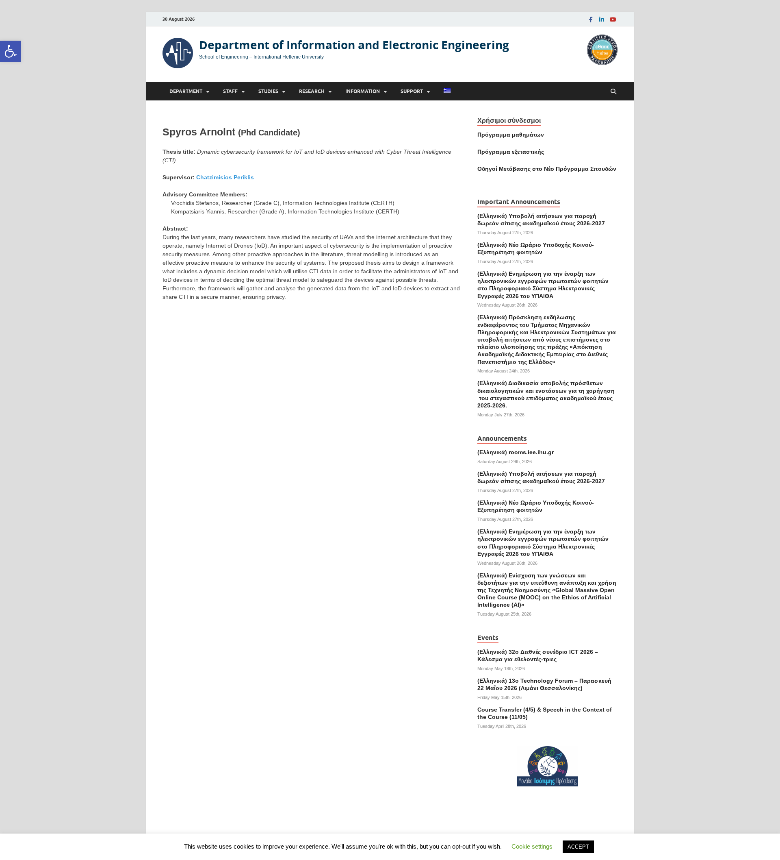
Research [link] (312, 91)
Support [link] (412, 91)
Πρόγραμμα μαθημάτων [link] (510, 134)
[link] (10, 51)
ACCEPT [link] (578, 847)
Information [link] (362, 91)
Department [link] (185, 91)
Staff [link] (230, 91)
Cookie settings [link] (531, 846)
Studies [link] (268, 91)
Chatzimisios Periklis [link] (225, 177)
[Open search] (613, 91)
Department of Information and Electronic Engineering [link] (354, 45)
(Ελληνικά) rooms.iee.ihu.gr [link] (515, 452)
